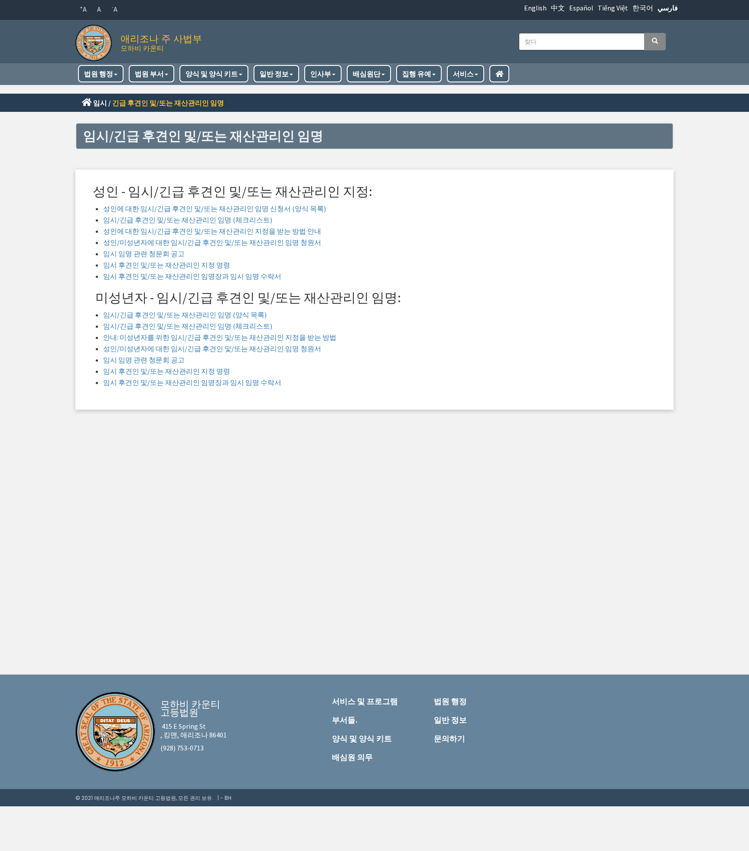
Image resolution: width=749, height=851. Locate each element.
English (535, 7)
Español (581, 7)
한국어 (642, 7)
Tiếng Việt (613, 7)
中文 (558, 7)
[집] (95, 40)
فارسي (668, 7)
